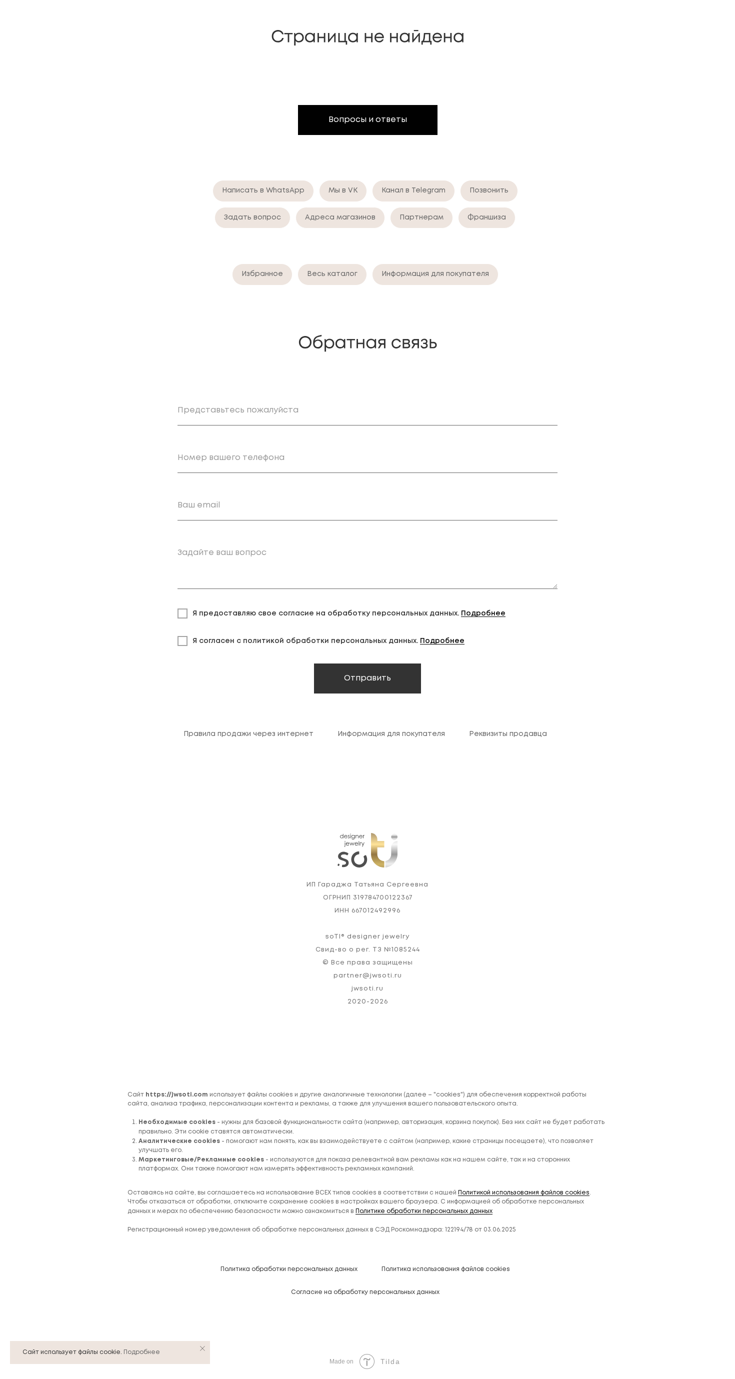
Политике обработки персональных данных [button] (424, 1211)
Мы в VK (343, 191)
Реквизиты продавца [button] (508, 734)
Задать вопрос (252, 217)
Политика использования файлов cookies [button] (446, 1269)
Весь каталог (332, 274)
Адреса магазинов (340, 217)
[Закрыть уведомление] (203, 1349)
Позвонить (489, 191)
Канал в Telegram (414, 191)
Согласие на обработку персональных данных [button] (365, 1292)
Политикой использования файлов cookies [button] (524, 1193)
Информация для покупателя (435, 274)
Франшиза (487, 217)
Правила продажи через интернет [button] (249, 734)
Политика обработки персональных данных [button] (289, 1269)
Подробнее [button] (483, 613)
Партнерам (422, 217)
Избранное (262, 274)
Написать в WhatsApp (263, 191)
